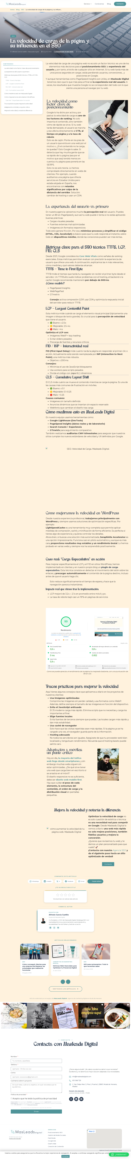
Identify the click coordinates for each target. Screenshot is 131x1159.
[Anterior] (63, 982)
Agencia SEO (119, 850)
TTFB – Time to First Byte (13, 80)
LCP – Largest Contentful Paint (15, 83)
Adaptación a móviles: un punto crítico (17, 107)
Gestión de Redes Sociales (57, 1135)
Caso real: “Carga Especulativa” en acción (18, 100)
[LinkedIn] (50, 927)
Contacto (120, 4)
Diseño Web (52, 1143)
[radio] (57, 895)
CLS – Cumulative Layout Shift (15, 90)
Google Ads (52, 1141)
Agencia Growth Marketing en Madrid (110, 1150)
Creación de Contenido (56, 1146)
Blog (109, 4)
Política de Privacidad (32, 1104)
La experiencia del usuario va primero (16, 72)
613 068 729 (76, 1080)
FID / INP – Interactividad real (14, 87)
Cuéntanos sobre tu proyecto (21, 1081)
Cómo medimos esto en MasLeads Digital (18, 93)
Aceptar (65, 1156)
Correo (13, 1073)
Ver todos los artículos (64, 989)
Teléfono (14, 1065)
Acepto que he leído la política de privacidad (36, 1102)
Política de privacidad (18, 1094)
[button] (14, 1016)
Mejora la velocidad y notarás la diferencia (18, 110)
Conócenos (99, 4)
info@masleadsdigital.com (81, 1077)
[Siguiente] (68, 982)
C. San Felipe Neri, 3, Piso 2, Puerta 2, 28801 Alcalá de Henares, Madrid (94, 1085)
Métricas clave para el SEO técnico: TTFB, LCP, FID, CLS (21, 76)
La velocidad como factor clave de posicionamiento (21, 68)
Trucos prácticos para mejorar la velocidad (18, 103)
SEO (22, 9)
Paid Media (51, 1138)
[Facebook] (58, 927)
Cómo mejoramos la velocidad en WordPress (19, 97)
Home (12, 9)
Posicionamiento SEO (55, 1132)
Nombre (14, 1056)
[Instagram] (54, 927)
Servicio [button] (87, 4)
